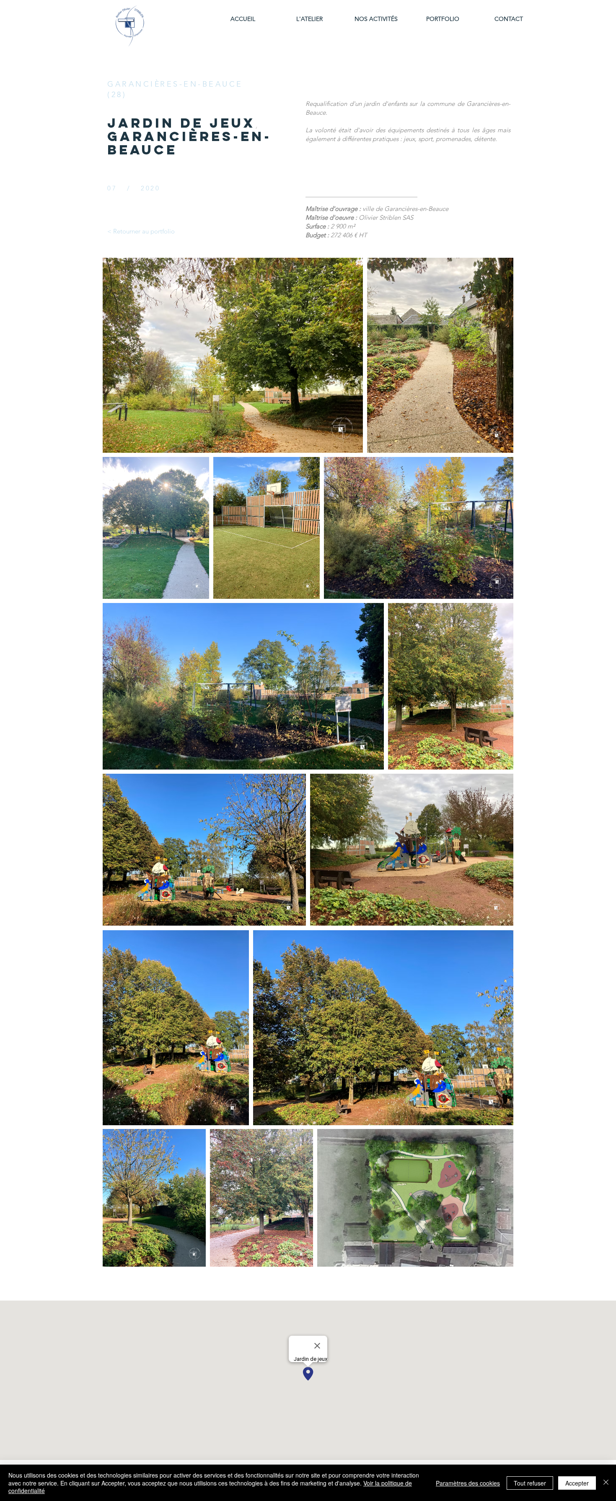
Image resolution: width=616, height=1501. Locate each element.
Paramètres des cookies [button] (468, 1483)
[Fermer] (606, 1482)
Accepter (577, 1483)
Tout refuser (530, 1483)
